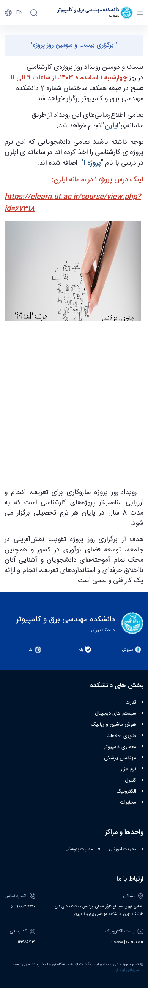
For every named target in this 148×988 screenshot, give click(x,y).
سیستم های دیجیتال (115, 713)
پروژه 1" (90, 162)
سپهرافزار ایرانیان (127, 970)
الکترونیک (126, 791)
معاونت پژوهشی (79, 849)
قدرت (131, 702)
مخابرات (128, 802)
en (19, 12)
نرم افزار (128, 769)
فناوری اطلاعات (121, 736)
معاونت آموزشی (122, 849)
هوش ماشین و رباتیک (113, 724)
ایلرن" (110, 125)
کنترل (130, 780)
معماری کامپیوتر (120, 747)
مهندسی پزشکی (120, 758)
